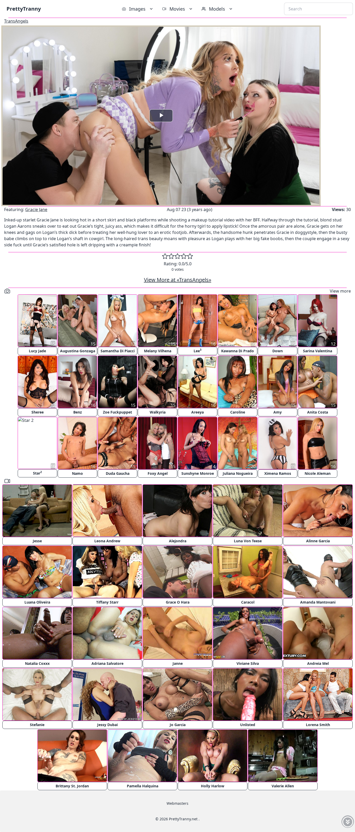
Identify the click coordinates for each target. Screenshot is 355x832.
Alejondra (177, 540)
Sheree (37, 412)
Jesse (37, 540)
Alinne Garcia (318, 540)
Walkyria (158, 412)
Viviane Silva (247, 663)
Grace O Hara (177, 602)
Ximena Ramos (277, 473)
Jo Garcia (178, 724)
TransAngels (16, 21)
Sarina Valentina (317, 350)
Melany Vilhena (157, 350)
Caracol (247, 602)
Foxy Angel (158, 473)
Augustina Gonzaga (77, 350)
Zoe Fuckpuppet (117, 412)
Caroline (237, 412)
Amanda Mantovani (318, 602)
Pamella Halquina (142, 785)
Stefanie (37, 724)
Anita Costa (317, 412)
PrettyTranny (23, 8)
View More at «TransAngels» (177, 279)
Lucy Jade (37, 350)
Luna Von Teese (248, 540)
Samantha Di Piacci (118, 350)
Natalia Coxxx (37, 663)
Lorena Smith (318, 724)
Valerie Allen (283, 785)
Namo (77, 473)
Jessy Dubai (107, 724)
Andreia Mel (318, 663)
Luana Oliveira (37, 602)
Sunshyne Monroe (197, 473)
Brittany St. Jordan (72, 785)
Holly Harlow (212, 785)
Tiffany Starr (107, 602)
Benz (77, 412)
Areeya (197, 412)
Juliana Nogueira (238, 473)
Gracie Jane (36, 209)
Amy (277, 412)
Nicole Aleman (318, 473)
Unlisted (247, 724)
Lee (197, 350)
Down (277, 350)
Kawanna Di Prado (237, 350)
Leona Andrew (107, 540)
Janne (178, 663)
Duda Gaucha (117, 473)
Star (37, 473)
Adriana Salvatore (107, 663)
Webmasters (177, 803)
